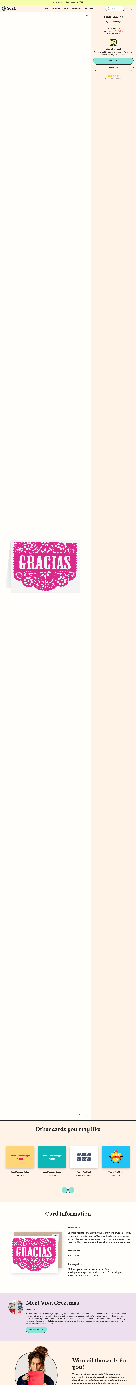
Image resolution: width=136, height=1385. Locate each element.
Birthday (56, 8)
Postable (20, 1176)
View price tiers (113, 33)
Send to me (113, 67)
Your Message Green (52, 1172)
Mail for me (113, 61)
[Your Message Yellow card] (20, 1157)
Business (89, 8)
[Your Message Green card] (52, 1157)
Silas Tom (116, 1176)
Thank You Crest (115, 1172)
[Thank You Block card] (84, 1157)
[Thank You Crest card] (116, 1157)
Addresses (76, 8)
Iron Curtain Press (83, 1176)
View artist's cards (36, 1329)
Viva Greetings (114, 22)
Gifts (66, 8)
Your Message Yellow (20, 1172)
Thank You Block (84, 1172)
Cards (45, 8)
